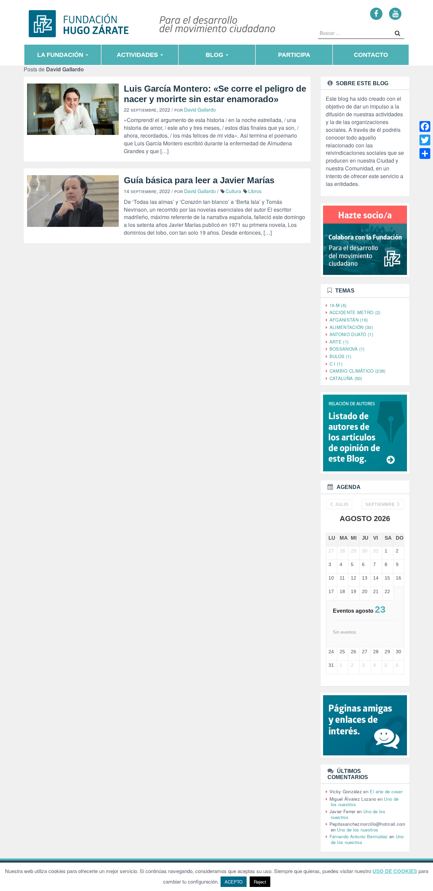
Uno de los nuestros (357, 829)
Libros (254, 191)
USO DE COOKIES (394, 871)
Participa (294, 54)
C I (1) (335, 363)
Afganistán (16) (348, 319)
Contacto (371, 54)
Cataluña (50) (345, 378)
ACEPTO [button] (234, 881)
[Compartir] (425, 153)
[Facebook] (376, 13)
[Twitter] (425, 140)
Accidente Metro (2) (355, 312)
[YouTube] (395, 13)
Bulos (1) (340, 356)
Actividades (138, 54)
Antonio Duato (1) (351, 334)
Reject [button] (260, 881)
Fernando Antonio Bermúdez (358, 836)
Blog (215, 54)
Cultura (233, 191)
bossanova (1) (347, 349)
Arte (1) (338, 341)
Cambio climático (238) (357, 371)
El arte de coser (386, 791)
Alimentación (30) (351, 327)
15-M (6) (337, 305)
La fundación (61, 54)
